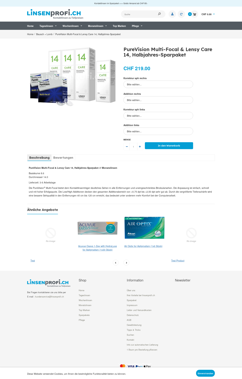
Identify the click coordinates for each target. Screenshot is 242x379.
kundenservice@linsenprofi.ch (49, 296)
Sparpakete (84, 315)
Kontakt (130, 339)
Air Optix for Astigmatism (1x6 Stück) (143, 246)
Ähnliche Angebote (42, 210)
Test (32, 260)
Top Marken (84, 310)
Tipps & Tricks (134, 329)
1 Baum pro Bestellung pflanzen (142, 349)
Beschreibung (39, 158)
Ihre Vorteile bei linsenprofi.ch (141, 295)
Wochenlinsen (85, 300)
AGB (129, 319)
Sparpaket (131, 300)
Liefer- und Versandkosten (139, 310)
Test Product (177, 260)
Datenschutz (133, 315)
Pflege (82, 319)
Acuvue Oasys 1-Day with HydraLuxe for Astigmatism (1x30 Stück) (97, 247)
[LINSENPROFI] (55, 13)
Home (81, 290)
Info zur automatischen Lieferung (142, 344)
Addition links (131, 125)
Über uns (131, 290)
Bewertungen (63, 158)
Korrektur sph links (134, 109)
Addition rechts (132, 93)
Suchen (130, 334)
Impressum (132, 305)
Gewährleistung (134, 324)
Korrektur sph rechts (135, 78)
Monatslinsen (85, 305)
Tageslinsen (84, 295)
